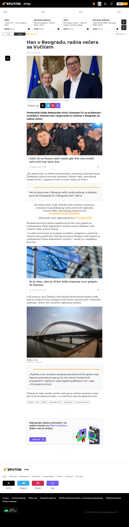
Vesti (37, 402)
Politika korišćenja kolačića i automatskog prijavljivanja (81, 498)
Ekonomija (24, 476)
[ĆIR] (119, 3)
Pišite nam (33, 498)
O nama (6, 498)
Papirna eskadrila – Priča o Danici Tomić (44, 24)
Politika (30, 402)
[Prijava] (105, 3)
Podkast (69, 476)
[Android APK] (10, 510)
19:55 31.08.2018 (33, 52)
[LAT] (125, 3)
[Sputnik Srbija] (12, 6)
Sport (59, 476)
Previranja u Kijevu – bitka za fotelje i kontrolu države (74, 24)
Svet (5, 476)
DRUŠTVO (36, 476)
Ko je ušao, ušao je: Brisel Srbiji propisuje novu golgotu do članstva (63, 283)
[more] (98, 166)
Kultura (79, 476)
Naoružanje (48, 476)
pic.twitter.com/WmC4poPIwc (64, 213)
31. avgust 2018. (84, 217)
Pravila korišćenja (19, 498)
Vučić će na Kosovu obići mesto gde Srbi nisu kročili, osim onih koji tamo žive (61, 160)
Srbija (44, 402)
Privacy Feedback (10, 501)
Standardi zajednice (48, 498)
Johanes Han (68, 402)
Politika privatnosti (113, 498)
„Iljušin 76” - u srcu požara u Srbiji (15, 24)
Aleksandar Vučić (55, 402)
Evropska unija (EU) (82, 402)
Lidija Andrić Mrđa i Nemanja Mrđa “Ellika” (104, 24)
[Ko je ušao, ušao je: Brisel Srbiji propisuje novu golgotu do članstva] (64, 262)
